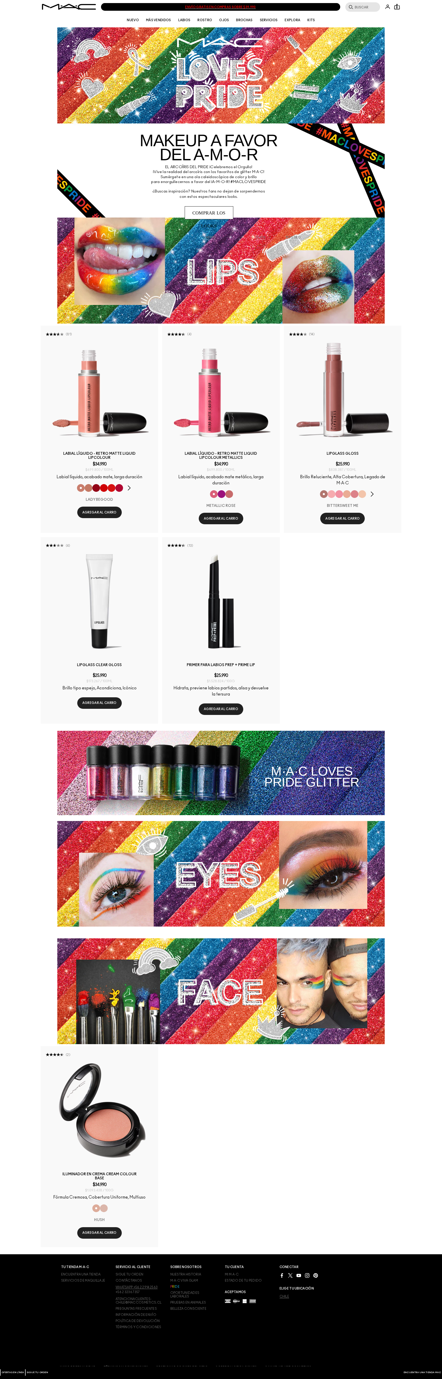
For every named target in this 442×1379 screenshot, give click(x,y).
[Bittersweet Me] (324, 494)
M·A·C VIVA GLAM (184, 1280)
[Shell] (104, 1208)
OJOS (224, 20)
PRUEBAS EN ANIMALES (188, 1302)
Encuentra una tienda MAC (422, 1372)
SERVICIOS (269, 20)
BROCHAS (244, 20)
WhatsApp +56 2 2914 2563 (137, 1287)
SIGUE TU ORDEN (37, 1372)
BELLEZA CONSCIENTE (188, 1308)
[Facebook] (282, 1275)
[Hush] (96, 1208)
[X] (290, 1275)
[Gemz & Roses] (229, 494)
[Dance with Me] (119, 488)
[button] (132, 488)
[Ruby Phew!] (96, 488)
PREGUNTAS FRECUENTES (136, 1308)
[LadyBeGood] (81, 488)
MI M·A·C (232, 1274)
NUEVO (133, 20)
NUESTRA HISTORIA (185, 1274)
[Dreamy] (331, 494)
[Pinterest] (315, 1275)
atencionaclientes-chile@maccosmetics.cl (138, 1300)
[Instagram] (307, 1275)
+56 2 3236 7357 (128, 1292)
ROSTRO (204, 20)
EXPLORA (292, 20)
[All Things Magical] (354, 494)
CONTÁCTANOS (129, 1280)
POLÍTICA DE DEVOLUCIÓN (138, 1321)
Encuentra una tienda (81, 1274)
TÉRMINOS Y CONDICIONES (138, 1327)
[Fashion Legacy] (111, 488)
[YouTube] (298, 1275)
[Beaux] (347, 494)
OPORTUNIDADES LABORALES (185, 1294)
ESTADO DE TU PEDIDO (243, 1280)
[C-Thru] (362, 494)
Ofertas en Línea (13, 1372)
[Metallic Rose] (214, 494)
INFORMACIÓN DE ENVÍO (136, 1314)
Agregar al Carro (99, 512)
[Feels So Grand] (104, 488)
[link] (99, 390)
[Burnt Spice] (88, 488)
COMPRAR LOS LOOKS (209, 214)
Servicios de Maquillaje (83, 1280)
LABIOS (184, 20)
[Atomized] (221, 494)
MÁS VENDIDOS (158, 20)
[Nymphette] (339, 494)
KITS (311, 20)
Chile (284, 1296)
